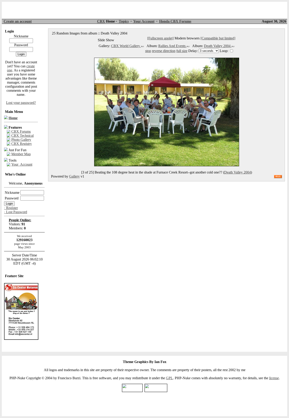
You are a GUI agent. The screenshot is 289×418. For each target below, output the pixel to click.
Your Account (143, 21)
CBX (101, 21)
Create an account (18, 21)
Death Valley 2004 (217, 46)
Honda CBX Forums (175, 21)
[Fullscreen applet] (160, 38)
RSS (278, 176)
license (274, 378)
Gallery (74, 176)
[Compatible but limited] (217, 38)
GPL (169, 378)
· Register (11, 208)
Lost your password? (21, 103)
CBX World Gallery (126, 46)
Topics (124, 21)
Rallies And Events (172, 46)
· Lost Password (15, 212)
